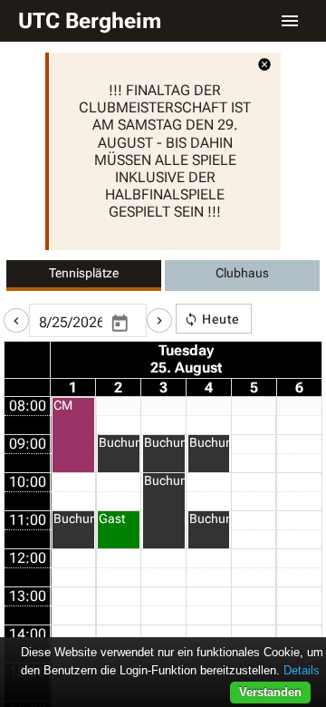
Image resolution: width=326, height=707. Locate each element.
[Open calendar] (119, 323)
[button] (16, 320)
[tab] (84, 275)
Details (301, 670)
